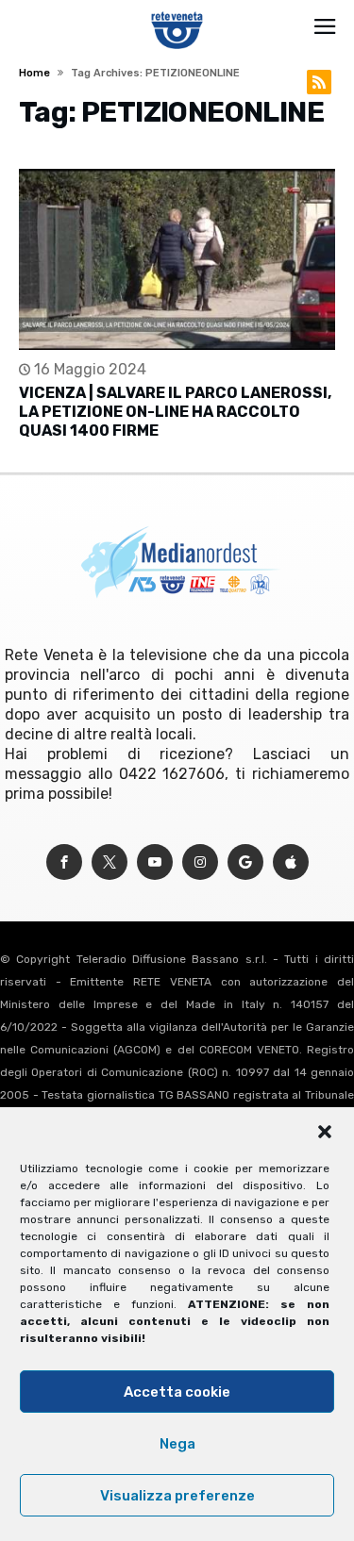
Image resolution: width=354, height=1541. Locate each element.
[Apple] (291, 862)
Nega (177, 1443)
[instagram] (200, 862)
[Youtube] (155, 862)
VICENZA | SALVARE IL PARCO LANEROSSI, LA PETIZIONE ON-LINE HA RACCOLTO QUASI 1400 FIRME (175, 411)
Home (34, 73)
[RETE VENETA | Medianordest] (177, 11)
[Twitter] (109, 862)
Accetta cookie (177, 1392)
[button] (324, 1131)
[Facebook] (64, 862)
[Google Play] (245, 862)
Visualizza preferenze (177, 1495)
